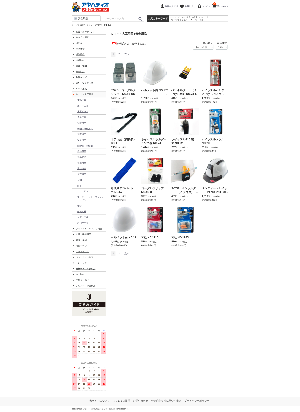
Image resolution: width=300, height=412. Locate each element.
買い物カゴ (221, 5)
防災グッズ (81, 77)
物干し (202, 20)
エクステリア (82, 251)
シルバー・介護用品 (85, 285)
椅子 (188, 17)
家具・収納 (81, 66)
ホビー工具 (82, 106)
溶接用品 (81, 168)
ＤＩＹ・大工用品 (94, 25)
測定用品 (81, 134)
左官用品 (81, 174)
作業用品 (81, 162)
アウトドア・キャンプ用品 (89, 228)
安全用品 (107, 25)
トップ (75, 25)
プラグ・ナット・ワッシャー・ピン (90, 198)
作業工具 (81, 117)
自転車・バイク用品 (85, 268)
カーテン (194, 20)
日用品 (79, 43)
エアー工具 (82, 217)
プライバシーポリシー (196, 400)
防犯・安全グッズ (84, 83)
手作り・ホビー (83, 280)
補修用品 (80, 54)
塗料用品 (81, 151)
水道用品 (80, 60)
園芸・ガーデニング (85, 31)
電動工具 (81, 100)
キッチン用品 (82, 37)
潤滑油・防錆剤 (85, 146)
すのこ (202, 17)
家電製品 (80, 71)
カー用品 (80, 274)
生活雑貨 (80, 49)
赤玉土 (195, 17)
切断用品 (81, 123)
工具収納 (81, 157)
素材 (79, 206)
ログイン (206, 6)
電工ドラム (82, 111)
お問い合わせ (140, 400)
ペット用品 (81, 88)
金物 (79, 180)
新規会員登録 (171, 6)
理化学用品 (82, 223)
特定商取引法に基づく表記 (166, 400)
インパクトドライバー (179, 20)
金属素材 (81, 211)
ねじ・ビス (82, 191)
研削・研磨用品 (85, 128)
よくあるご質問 (121, 400)
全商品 (82, 25)
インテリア (81, 263)
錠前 (79, 185)
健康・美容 (81, 240)
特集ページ (81, 245)
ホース (173, 17)
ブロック (181, 17)
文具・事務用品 (83, 234)
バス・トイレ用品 (84, 257)
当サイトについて (99, 400)
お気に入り (190, 6)
